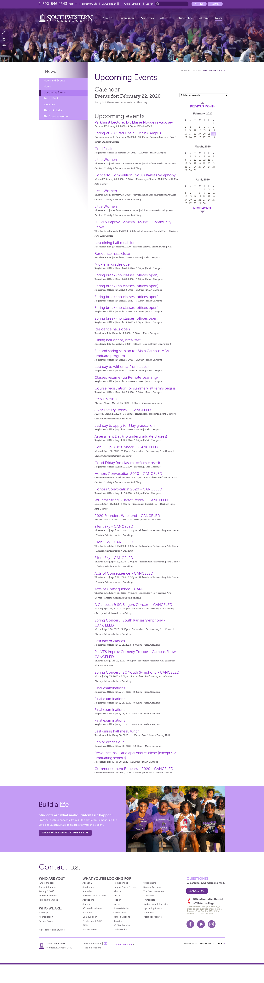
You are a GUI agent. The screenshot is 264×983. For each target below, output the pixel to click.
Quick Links (131, 3)
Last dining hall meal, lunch (117, 243)
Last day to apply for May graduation (125, 425)
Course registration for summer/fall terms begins (135, 388)
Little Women (106, 159)
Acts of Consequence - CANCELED (124, 573)
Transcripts (149, 899)
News (218, 18)
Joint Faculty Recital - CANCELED (123, 410)
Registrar (118, 921)
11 (195, 130)
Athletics (165, 18)
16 (186, 134)
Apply (199, 3)
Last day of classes (110, 641)
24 (190, 137)
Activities (87, 891)
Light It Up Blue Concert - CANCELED (126, 447)
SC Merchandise (121, 925)
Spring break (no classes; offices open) (126, 275)
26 (199, 137)
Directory (87, 3)
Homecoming (120, 882)
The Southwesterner (56, 116)
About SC (108, 18)
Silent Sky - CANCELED (114, 526)
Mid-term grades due (112, 264)
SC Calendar (109, 3)
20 (204, 134)
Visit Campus (6, 39)
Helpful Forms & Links (124, 887)
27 (204, 137)
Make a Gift (6, 46)
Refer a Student (121, 916)
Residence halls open (112, 329)
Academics (147, 18)
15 (214, 130)
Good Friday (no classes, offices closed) (127, 463)
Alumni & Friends (47, 895)
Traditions (148, 895)
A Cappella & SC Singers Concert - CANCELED (133, 605)
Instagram (211, 924)
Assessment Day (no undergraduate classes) (131, 436)
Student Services (152, 887)
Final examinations (110, 688)
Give (215, 3)
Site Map (43, 912)
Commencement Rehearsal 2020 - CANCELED (134, 769)
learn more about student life (65, 832)
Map (71, 3)
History (117, 891)
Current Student (47, 887)
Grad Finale (104, 149)
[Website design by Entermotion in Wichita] (224, 943)
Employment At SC (92, 921)
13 (204, 130)
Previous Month (202, 106)
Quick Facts (119, 912)
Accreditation (46, 916)
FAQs (85, 925)
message (105, 943)
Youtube (201, 924)
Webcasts (49, 104)
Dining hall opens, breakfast (118, 340)
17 (190, 134)
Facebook (190, 924)
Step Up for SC (107, 399)
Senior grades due (110, 742)
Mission (117, 899)
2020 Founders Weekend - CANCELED (127, 516)
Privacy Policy (46, 921)
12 (200, 130)
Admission (127, 18)
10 (190, 130)
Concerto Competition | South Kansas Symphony (135, 175)
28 (209, 137)
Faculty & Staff (46, 891)
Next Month (202, 208)
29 (213, 137)
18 (195, 134)
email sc (196, 890)
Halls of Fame (90, 929)
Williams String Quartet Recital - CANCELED (131, 500)
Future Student (46, 882)
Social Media (51, 98)
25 (195, 137)
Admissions (88, 899)
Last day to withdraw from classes (122, 367)
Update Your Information (156, 904)
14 (209, 130)
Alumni (204, 18)
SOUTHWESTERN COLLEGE (207, 943)
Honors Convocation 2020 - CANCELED (128, 474)
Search (149, 3)
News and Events (54, 80)
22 (213, 134)
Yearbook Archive (152, 916)
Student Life (185, 18)
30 (190, 170)
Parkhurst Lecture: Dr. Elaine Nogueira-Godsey (134, 122)
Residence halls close (112, 253)
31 (195, 170)
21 (209, 134)
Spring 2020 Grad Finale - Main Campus (128, 133)
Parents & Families (48, 899)
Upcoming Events (55, 92)
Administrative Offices (94, 895)
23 (186, 137)
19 (199, 134)
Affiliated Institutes (92, 908)
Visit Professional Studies (52, 929)
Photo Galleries (53, 110)
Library (116, 895)
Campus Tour (90, 916)
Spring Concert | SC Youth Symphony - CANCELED (137, 672)
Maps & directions (92, 947)
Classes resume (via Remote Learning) (126, 377)
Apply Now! (6, 32)
